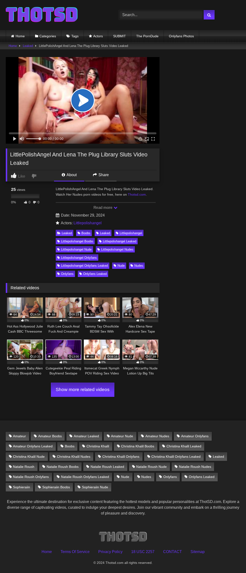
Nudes (138, 265)
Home (20, 36)
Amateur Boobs (50, 436)
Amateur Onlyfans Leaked (33, 446)
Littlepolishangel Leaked (119, 241)
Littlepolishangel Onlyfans (79, 257)
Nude (121, 265)
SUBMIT (119, 36)
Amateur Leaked (86, 436)
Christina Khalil (97, 446)
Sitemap (198, 552)
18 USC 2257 (142, 552)
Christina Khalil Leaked (183, 446)
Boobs (85, 233)
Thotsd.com (137, 194)
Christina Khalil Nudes (73, 456)
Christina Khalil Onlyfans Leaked (176, 456)
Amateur (19, 436)
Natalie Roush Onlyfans (31, 477)
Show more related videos (83, 389)
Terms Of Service (75, 552)
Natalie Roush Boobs (63, 467)
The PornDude (147, 36)
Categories (47, 36)
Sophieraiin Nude (95, 487)
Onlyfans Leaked (95, 274)
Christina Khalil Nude (29, 456)
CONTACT (172, 552)
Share (103, 175)
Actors (98, 36)
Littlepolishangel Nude (76, 249)
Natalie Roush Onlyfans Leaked (85, 477)
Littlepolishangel (88, 223)
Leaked (28, 46)
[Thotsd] (55, 15)
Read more (103, 208)
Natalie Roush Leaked (107, 467)
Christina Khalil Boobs (137, 446)
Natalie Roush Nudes (195, 467)
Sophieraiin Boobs (56, 487)
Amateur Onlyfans (195, 436)
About (71, 175)
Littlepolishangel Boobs (77, 241)
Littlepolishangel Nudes (117, 249)
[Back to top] (231, 558)
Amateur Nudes (157, 436)
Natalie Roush (23, 467)
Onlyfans (67, 274)
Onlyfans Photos (181, 36)
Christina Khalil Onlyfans (120, 456)
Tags (75, 36)
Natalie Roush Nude (151, 467)
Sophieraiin (21, 487)
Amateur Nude (122, 436)
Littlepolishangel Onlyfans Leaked (84, 265)
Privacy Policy (110, 552)
